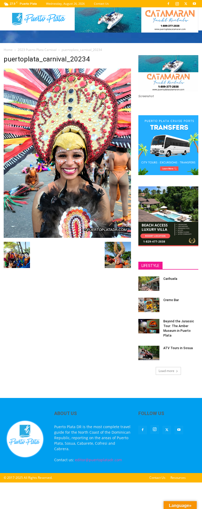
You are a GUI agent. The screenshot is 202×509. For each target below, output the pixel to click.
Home (8, 50)
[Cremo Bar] (148, 305)
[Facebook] (168, 3)
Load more (166, 371)
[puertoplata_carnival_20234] (67, 236)
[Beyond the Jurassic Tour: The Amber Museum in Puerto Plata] (148, 326)
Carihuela (170, 279)
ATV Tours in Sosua (178, 348)
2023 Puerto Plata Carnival (37, 50)
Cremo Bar (171, 300)
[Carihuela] (148, 283)
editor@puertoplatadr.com (98, 459)
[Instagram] (177, 3)
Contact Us (101, 4)
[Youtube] (194, 3)
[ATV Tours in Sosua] (148, 353)
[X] (186, 3)
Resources (178, 477)
